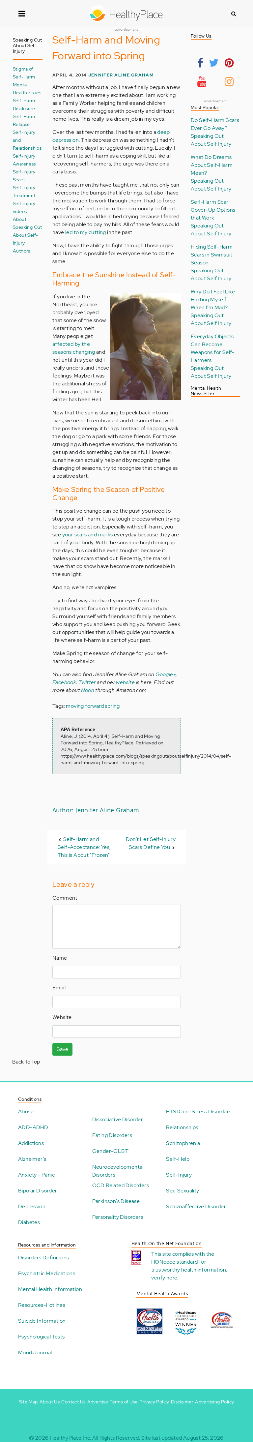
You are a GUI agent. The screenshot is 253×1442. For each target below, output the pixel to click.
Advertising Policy (214, 1402)
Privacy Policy (154, 1402)
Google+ (165, 674)
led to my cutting (85, 232)
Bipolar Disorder (37, 1190)
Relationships (182, 1127)
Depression (31, 1206)
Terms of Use (124, 1402)
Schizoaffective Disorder (196, 1206)
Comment (64, 897)
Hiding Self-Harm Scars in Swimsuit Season (212, 254)
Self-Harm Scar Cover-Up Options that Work (213, 209)
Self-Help (177, 1159)
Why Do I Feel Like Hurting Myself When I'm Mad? (213, 299)
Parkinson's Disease (116, 1201)
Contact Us (73, 1402)
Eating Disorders (112, 1135)
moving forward (85, 706)
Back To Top (26, 1061)
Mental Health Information (50, 1289)
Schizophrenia (183, 1143)
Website (62, 1017)
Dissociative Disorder (117, 1119)
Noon (87, 690)
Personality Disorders (117, 1217)
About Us (50, 1402)
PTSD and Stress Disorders (198, 1111)
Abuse (26, 1111)
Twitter (87, 682)
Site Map (28, 1402)
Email (59, 987)
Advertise (97, 1402)
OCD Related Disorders (120, 1185)
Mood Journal (35, 1352)
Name (59, 957)
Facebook (64, 682)
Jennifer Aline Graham (121, 75)
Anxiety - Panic (36, 1174)
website (125, 682)
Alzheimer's (32, 1159)
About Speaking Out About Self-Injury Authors (27, 235)
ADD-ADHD (33, 1127)
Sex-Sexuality (182, 1190)
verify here (164, 1277)
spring (112, 706)
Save (62, 1049)
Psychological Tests (41, 1336)
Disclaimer (182, 1402)
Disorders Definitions (43, 1257)
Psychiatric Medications (46, 1273)
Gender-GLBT (110, 1151)
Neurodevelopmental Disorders (118, 1170)
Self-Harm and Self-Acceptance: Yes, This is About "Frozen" (84, 847)
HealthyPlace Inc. (70, 1437)
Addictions (31, 1143)
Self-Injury (179, 1174)
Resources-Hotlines (41, 1305)
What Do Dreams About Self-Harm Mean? (212, 165)
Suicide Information (42, 1320)
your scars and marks (87, 534)
